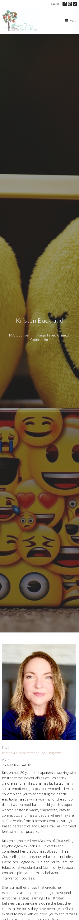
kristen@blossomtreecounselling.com (31, 753)
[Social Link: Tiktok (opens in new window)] (75, 4)
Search (55, 3)
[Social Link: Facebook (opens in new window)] (65, 4)
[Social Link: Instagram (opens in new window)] (70, 4)
